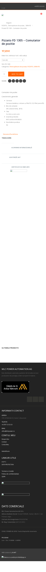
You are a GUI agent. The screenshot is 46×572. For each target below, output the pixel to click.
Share (4, 81)
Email (24, 81)
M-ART (14, 552)
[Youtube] (10, 4)
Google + (20, 81)
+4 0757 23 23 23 (39, 6)
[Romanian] (11, 1)
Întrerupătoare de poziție (18, 67)
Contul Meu (5, 444)
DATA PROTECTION (8, 464)
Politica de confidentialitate (10, 474)
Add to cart (17, 74)
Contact (4, 442)
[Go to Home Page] (2, 22)
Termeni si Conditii (8, 471)
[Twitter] (6, 4)
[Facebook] (3, 4)
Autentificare (6, 451)
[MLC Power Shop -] (8, 15)
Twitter (13, 81)
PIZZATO (30, 67)
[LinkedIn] (13, 4)
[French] (3, 1)
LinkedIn (17, 81)
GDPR (3, 476)
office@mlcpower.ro (8, 431)
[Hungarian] (8, 1)
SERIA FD (37, 67)
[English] (1, 1)
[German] (6, 1)
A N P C (4, 462)
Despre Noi (5, 439)
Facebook (9, 81)
